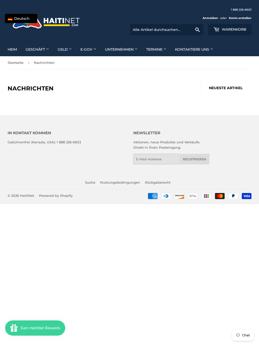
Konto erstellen (240, 18)
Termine (154, 49)
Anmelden (210, 18)
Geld (63, 49)
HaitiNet (27, 196)
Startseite (16, 63)
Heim (12, 49)
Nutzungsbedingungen (120, 182)
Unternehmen (120, 49)
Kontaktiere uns (192, 49)
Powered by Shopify (56, 196)
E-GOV (86, 49)
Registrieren (194, 159)
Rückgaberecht (157, 182)
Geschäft (36, 49)
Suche (90, 182)
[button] (21, 18)
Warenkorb (233, 29)
